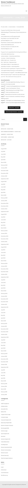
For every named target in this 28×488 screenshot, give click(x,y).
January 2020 (4, 356)
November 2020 (4, 331)
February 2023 (4, 263)
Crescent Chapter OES (6, 420)
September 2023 (4, 244)
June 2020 (3, 342)
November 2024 (4, 206)
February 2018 (4, 391)
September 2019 (4, 367)
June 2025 (3, 187)
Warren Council (4, 452)
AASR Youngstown (5, 403)
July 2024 (3, 217)
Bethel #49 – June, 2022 (14, 107)
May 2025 (3, 189)
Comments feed (4, 472)
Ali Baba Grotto (4, 406)
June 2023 (3, 252)
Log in (2, 467)
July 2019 (3, 370)
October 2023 (4, 241)
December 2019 (4, 359)
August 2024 (4, 214)
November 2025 (4, 173)
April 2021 (3, 318)
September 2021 (4, 307)
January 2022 (4, 296)
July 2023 (3, 249)
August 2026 (3, 148)
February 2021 (4, 323)
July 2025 (3, 184)
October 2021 (4, 304)
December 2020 (4, 329)
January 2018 (4, 394)
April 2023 (3, 258)
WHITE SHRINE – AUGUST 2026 (7, 137)
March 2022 (3, 290)
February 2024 (4, 230)
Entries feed (3, 470)
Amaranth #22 (20, 27)
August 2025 (3, 181)
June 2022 (3, 282)
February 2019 (4, 383)
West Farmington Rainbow (7, 458)
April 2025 (3, 192)
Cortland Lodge (4, 417)
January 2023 (4, 266)
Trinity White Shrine (5, 441)
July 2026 (3, 151)
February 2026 (4, 165)
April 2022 (3, 288)
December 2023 (4, 236)
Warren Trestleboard (8, 2)
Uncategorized (4, 444)
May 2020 (3, 345)
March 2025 (3, 195)
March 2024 (3, 228)
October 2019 (4, 364)
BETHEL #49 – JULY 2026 (6, 139)
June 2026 (3, 154)
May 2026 (3, 157)
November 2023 (4, 239)
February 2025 (4, 198)
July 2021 (3, 310)
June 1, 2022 (4, 27)
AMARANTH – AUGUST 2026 (7, 134)
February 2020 (4, 353)
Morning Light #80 (5, 428)
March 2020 (3, 351)
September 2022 (4, 277)
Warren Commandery (6, 450)
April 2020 (3, 348)
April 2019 (3, 378)
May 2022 (3, 285)
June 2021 (3, 312)
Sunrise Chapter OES (5, 439)
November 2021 (4, 301)
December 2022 (4, 269)
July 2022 (3, 279)
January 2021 (4, 326)
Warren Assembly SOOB (6, 447)
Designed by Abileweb (21, 484)
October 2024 (4, 208)
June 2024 (3, 219)
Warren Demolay (5, 455)
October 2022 (4, 274)
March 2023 (3, 260)
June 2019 (3, 372)
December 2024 (4, 203)
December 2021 (4, 299)
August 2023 (3, 247)
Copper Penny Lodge (5, 414)
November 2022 (4, 271)
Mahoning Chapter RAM (6, 422)
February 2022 (4, 293)
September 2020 (4, 337)
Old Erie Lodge (4, 431)
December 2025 (4, 170)
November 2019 (4, 361)
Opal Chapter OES (5, 433)
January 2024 (4, 233)
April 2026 (3, 159)
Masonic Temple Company (7, 425)
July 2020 (3, 340)
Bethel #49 (3, 411)
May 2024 (3, 222)
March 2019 (3, 381)
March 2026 (3, 162)
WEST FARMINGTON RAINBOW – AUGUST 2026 (11, 131)
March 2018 (3, 389)
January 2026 (4, 168)
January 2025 (4, 200)
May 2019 (3, 375)
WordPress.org (4, 475)
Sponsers (3, 436)
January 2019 (4, 386)
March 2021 (3, 320)
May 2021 (3, 315)
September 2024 (5, 211)
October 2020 (4, 334)
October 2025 (4, 176)
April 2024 (3, 225)
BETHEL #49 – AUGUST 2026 (7, 129)
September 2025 (4, 178)
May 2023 (3, 255)
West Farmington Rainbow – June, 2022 (14, 111)
